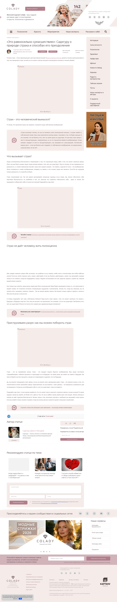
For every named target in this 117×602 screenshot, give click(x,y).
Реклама (86, 579)
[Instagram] (99, 17)
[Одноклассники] (94, 17)
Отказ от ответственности (33, 582)
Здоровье (94, 54)
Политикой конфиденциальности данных (99, 562)
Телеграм (49, 416)
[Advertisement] (45, 261)
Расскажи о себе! (93, 32)
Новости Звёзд (96, 68)
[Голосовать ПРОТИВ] (70, 423)
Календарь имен (97, 544)
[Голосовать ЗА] (66, 423)
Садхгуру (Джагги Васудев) (21, 49)
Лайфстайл (94, 59)
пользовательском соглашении (49, 503)
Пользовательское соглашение (34, 577)
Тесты (92, 88)
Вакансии (61, 579)
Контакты (51, 579)
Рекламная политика (31, 584)
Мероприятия (53, 32)
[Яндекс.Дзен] (108, 17)
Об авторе (14, 440)
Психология (22, 32)
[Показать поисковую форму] (106, 32)
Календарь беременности (96, 526)
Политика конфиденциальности (34, 579)
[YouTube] (103, 17)
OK (20, 598)
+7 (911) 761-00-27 (69, 595)
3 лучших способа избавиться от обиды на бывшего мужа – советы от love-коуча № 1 (71, 475)
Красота (37, 32)
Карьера (93, 72)
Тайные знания (96, 83)
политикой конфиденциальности (59, 501)
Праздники (95, 549)
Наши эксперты (72, 32)
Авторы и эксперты (74, 579)
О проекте (94, 99)
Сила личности (96, 45)
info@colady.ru (56, 595)
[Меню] (11, 32)
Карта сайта (29, 589)
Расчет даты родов (97, 532)
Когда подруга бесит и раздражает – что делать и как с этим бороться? (18, 475)
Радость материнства (95, 78)
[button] (43, 551)
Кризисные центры (31, 587)
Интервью (94, 40)
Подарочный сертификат (95, 104)
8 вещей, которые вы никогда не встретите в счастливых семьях (45, 475)
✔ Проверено (42, 51)
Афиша (93, 63)
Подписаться (53, 51)
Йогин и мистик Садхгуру (54, 58)
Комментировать (18, 502)
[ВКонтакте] (90, 17)
